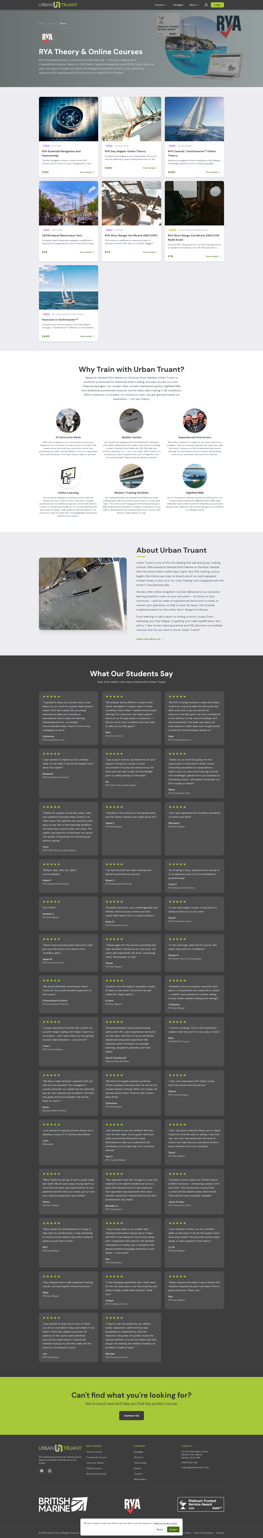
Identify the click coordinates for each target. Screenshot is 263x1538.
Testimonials (140, 1462)
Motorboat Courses (96, 1473)
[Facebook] (41, 1471)
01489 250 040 (189, 1462)
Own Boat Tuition (95, 1462)
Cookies (220, 1532)
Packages (178, 5)
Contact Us (131, 1415)
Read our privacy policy (165, 1523)
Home (42, 23)
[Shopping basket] (206, 5)
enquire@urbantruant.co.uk (195, 1467)
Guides (137, 1468)
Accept (173, 1529)
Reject (160, 1529)
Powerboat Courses (96, 1457)
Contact (138, 1473)
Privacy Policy (184, 1532)
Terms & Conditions (204, 1532)
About (192, 5)
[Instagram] (49, 1471)
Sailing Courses (94, 1468)
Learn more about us (148, 639)
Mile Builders (140, 1479)
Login (217, 5)
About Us (138, 1457)
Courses (159, 5)
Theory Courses (94, 1451)
